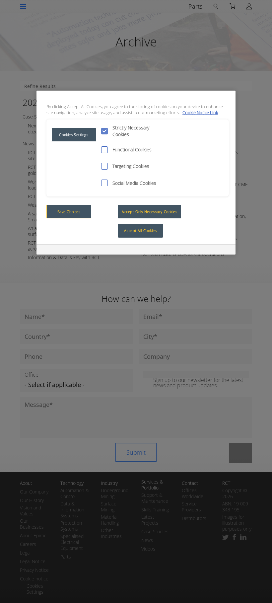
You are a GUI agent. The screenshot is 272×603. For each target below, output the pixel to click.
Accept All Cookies (140, 230)
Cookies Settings (73, 134)
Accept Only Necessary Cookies (149, 211)
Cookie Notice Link (200, 112)
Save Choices (69, 211)
